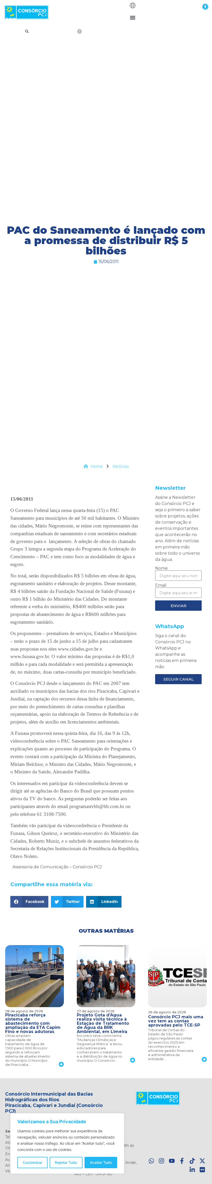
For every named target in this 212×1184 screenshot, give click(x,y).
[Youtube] (171, 1160)
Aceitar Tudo (101, 1162)
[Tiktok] (192, 1160)
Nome (161, 568)
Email (160, 585)
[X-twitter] (202, 1160)
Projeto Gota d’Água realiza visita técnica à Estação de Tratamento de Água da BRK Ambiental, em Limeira (103, 1023)
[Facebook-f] (181, 1160)
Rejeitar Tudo (66, 1162)
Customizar (32, 1162)
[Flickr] (202, 1169)
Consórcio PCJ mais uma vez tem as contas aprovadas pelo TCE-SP (175, 1021)
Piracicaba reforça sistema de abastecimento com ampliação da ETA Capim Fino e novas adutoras (32, 1023)
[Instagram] (161, 1160)
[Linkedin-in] (192, 1169)
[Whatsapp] (151, 1160)
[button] (205, 7)
